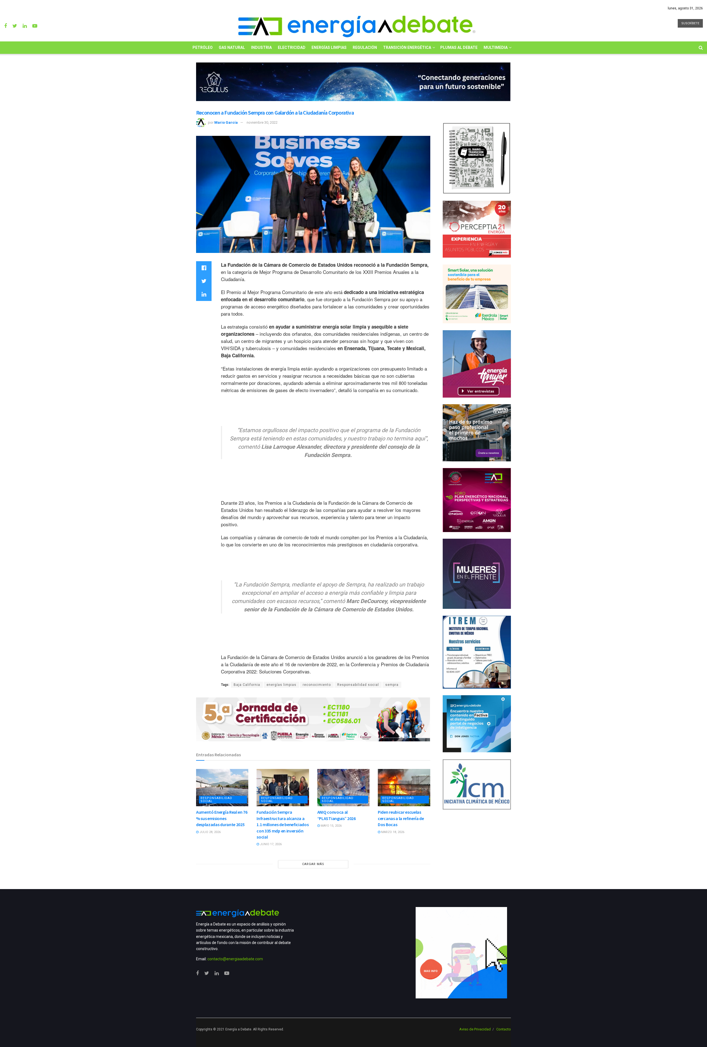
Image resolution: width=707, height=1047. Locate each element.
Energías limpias (329, 47)
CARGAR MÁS (313, 864)
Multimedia (496, 47)
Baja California (247, 685)
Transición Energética (407, 47)
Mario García (226, 122)
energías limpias (281, 685)
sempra (392, 685)
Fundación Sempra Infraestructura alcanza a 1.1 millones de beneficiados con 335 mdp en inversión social (282, 824)
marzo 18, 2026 (392, 832)
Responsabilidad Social (216, 799)
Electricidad (291, 47)
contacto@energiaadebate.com (235, 959)
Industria (261, 47)
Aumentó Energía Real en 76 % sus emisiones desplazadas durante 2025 (221, 818)
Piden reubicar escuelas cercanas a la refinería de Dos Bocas (401, 818)
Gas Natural (232, 47)
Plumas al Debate (459, 47)
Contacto (503, 1029)
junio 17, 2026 (270, 844)
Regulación (365, 47)
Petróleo (202, 47)
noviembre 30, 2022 (262, 122)
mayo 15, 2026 (331, 825)
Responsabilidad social (358, 685)
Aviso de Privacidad (475, 1029)
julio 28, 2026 (210, 832)
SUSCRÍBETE (690, 23)
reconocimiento (317, 685)
